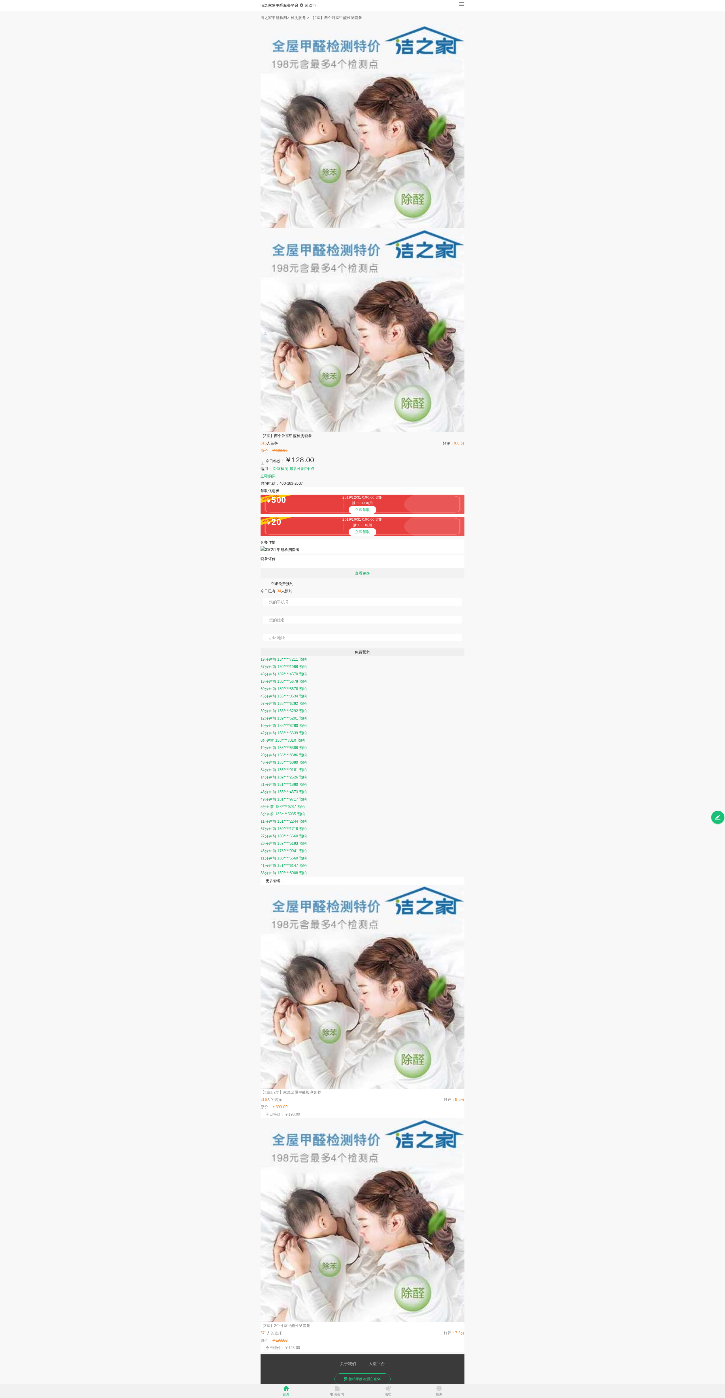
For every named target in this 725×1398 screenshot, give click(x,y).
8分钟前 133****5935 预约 (283, 814)
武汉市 (310, 5)
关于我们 (348, 1363)
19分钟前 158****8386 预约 (284, 748)
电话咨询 (337, 1394)
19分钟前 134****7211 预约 (284, 659)
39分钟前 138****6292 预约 (284, 711)
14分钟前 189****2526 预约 (284, 777)
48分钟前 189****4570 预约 (284, 674)
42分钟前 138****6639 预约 (284, 733)
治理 (388, 1394)
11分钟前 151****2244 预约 (284, 821)
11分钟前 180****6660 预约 (284, 858)
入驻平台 (377, 1363)
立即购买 (268, 476)
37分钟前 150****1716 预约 (284, 829)
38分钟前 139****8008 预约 (284, 873)
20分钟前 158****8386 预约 (284, 755)
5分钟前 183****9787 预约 (283, 807)
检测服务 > (300, 18)
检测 (439, 1394)
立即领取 (362, 510)
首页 (286, 1394)
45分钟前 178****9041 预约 (284, 851)
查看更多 (362, 573)
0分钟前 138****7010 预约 (283, 740)
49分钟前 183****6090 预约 (284, 762)
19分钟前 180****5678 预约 (284, 681)
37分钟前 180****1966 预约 (284, 667)
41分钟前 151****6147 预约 (284, 865)
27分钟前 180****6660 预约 (284, 836)
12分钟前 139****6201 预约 (284, 718)
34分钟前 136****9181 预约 (284, 770)
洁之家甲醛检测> (275, 18)
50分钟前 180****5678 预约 (284, 689)
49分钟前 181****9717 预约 (284, 799)
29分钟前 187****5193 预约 (284, 843)
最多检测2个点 (302, 469)
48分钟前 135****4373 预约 (284, 792)
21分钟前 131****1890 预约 (284, 784)
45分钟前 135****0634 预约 (284, 696)
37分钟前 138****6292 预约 (284, 703)
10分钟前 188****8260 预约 (284, 726)
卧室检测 (281, 469)
